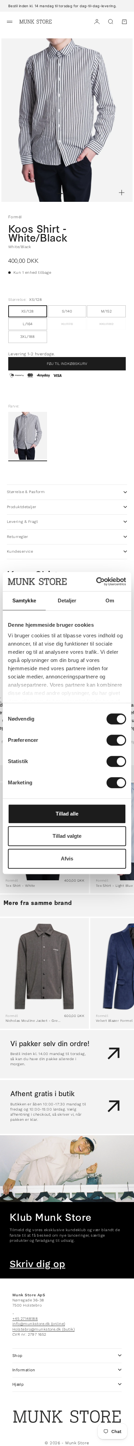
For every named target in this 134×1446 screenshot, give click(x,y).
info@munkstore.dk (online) (38, 1324)
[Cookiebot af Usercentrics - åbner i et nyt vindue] (96, 581)
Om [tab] (109, 600)
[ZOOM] (122, 192)
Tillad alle (67, 814)
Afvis (67, 858)
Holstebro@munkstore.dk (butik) (43, 1329)
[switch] (116, 740)
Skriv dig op (37, 1264)
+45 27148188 (25, 1318)
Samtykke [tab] (24, 600)
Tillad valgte (67, 836)
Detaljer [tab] (67, 600)
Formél (15, 217)
